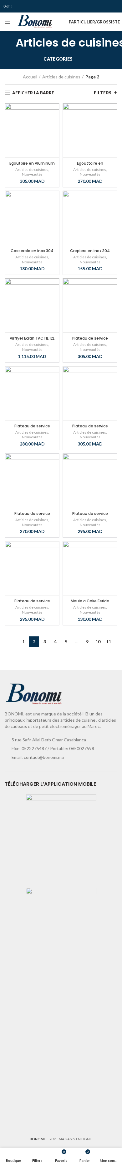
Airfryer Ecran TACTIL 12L (32, 338)
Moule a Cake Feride (90, 601)
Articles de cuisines (61, 76)
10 (97, 641)
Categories (58, 59)
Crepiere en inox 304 (90, 250)
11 (108, 641)
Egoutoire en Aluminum (32, 163)
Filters (103, 92)
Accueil (30, 76)
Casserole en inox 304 (32, 250)
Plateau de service (90, 338)
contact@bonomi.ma (44, 757)
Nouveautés (32, 174)
